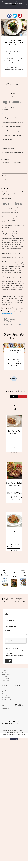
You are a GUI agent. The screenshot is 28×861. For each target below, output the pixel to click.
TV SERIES (18, 685)
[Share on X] (14, 396)
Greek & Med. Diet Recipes (12, 648)
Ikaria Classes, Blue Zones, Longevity (14, 650)
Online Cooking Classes (11, 653)
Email (6, 617)
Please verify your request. (11, 637)
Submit (8, 661)
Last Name (7, 630)
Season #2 (14, 496)
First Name (7, 624)
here (19, 72)
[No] (26, 4)
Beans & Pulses (14, 91)
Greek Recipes (18, 708)
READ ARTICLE (13, 452)
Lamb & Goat (9, 493)
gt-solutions (14, 736)
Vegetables (13, 96)
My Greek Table (12, 495)
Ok (14, 6)
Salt (3, 113)
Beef (8, 492)
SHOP (16, 670)
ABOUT (4, 670)
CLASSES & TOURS (5, 705)
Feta (11, 492)
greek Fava (11, 118)
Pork (18, 495)
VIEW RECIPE (13, 503)
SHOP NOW (14, 379)
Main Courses (14, 93)
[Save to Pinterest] (22, 396)
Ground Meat (17, 492)
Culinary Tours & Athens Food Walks (14, 655)
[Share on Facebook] (5, 396)
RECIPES (4, 685)
